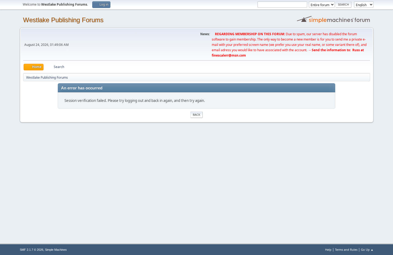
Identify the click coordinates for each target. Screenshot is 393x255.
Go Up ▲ (367, 250)
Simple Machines (56, 249)
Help (328, 250)
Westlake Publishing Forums (63, 19)
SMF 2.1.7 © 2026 (31, 249)
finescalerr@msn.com (229, 55)
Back (196, 115)
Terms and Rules (346, 250)
